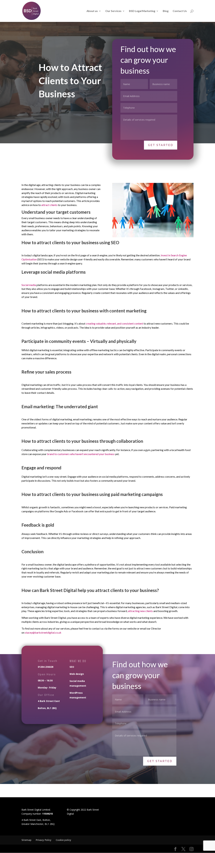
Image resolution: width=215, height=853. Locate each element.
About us (92, 11)
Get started (160, 145)
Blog (165, 11)
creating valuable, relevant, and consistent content (115, 323)
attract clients (49, 204)
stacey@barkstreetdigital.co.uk (43, 632)
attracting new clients (140, 611)
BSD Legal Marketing (142, 11)
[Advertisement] (108, 794)
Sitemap (26, 840)
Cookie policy (63, 840)
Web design (77, 673)
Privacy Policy (43, 840)
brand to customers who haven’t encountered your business (81, 454)
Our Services (113, 11)
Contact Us (180, 11)
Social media (29, 284)
